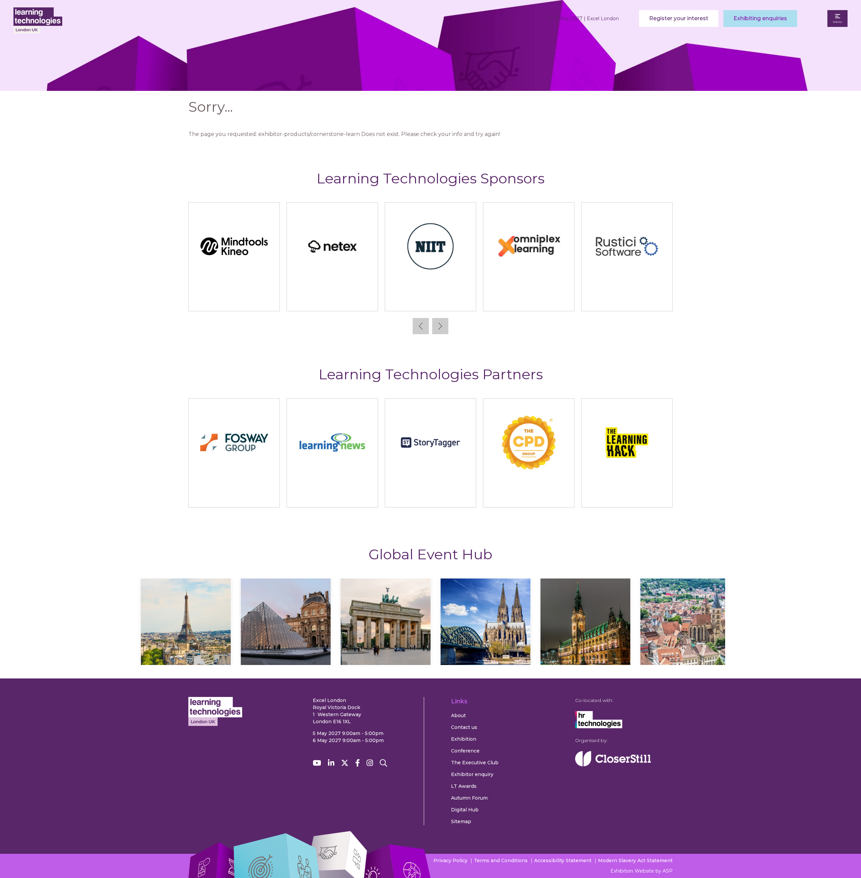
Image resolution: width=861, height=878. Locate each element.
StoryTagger (430, 495)
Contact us (464, 727)
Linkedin (331, 763)
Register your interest (678, 18)
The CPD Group (529, 495)
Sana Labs (472, 299)
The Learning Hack (627, 495)
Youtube (317, 763)
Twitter (344, 763)
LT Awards (464, 786)
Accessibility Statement (563, 860)
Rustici (375, 299)
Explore (186, 641)
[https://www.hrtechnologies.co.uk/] (598, 727)
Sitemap (461, 821)
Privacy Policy (450, 860)
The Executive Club (474, 763)
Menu (837, 22)
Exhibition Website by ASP (641, 871)
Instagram (370, 763)
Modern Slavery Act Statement (635, 860)
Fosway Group (234, 495)
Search (383, 763)
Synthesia (571, 299)
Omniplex (277, 299)
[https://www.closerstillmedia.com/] (613, 765)
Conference (465, 751)
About (458, 715)
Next (440, 326)
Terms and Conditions (501, 860)
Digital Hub (465, 810)
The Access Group (669, 299)
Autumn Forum (469, 798)
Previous (421, 326)
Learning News (332, 495)
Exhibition (463, 739)
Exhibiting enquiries (760, 18)
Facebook (357, 763)
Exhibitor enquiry (472, 774)
